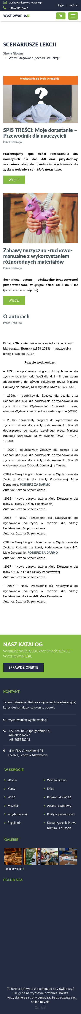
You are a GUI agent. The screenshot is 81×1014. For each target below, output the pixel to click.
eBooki (12, 780)
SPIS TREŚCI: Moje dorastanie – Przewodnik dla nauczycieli (40, 132)
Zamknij (40, 1007)
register (74, 5)
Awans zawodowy (59, 805)
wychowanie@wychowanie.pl (27, 720)
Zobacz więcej (14, 868)
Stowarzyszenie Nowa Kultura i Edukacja (61, 825)
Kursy (11, 788)
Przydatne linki (17, 814)
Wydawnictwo (57, 780)
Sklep (50, 788)
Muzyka (13, 805)
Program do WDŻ (59, 797)
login (61, 5)
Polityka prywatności (61, 814)
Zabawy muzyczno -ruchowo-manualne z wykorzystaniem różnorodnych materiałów (38, 256)
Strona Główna (13, 53)
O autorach (16, 316)
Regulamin (14, 823)
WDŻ (11, 797)
